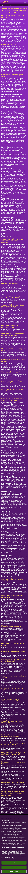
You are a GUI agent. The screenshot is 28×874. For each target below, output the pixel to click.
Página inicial (4, 5)
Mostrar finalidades (14, 871)
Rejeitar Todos (14, 867)
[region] (14, 844)
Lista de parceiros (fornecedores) (8, 858)
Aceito (14, 862)
